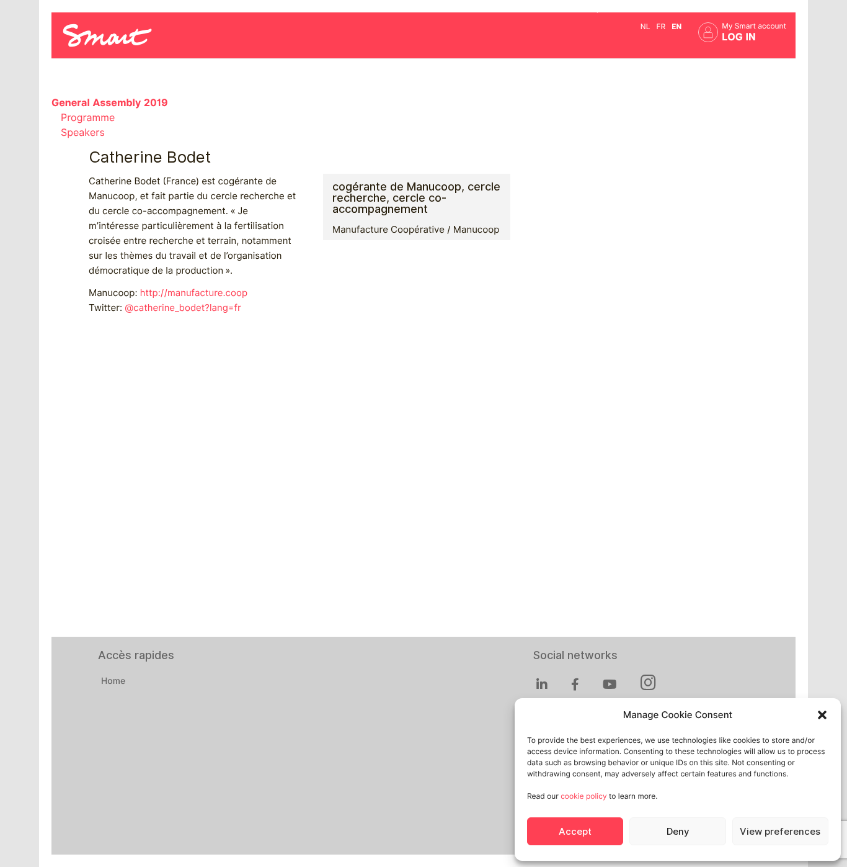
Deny (678, 831)
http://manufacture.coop (193, 293)
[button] (822, 715)
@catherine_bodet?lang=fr (183, 307)
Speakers (83, 132)
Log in (739, 37)
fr (660, 26)
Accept (575, 831)
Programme (88, 118)
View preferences (780, 831)
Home (113, 681)
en (676, 26)
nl (645, 26)
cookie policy (583, 796)
